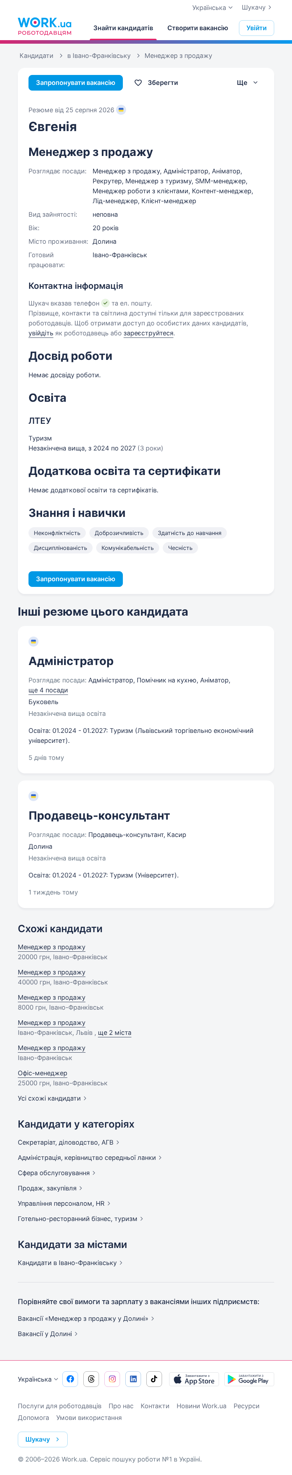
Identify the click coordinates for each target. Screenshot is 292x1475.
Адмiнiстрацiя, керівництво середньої (87, 1157)
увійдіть (40, 333)
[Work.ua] (44, 26)
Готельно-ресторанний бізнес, (77, 1218)
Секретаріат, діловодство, (66, 1142)
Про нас (121, 1406)
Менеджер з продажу (51, 947)
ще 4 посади (48, 690)
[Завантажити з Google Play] (249, 1379)
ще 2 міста (114, 1032)
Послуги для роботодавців (59, 1406)
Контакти (155, 1406)
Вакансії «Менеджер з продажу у (83, 1318)
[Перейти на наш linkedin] (133, 1379)
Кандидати (67, 1262)
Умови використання (89, 1417)
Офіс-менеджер (42, 1073)
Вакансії (45, 1334)
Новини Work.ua (201, 1406)
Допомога (33, 1417)
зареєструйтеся (148, 333)
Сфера (54, 1173)
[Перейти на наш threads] (91, 1379)
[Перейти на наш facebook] (70, 1379)
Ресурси (247, 1406)
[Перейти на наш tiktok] (154, 1379)
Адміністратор (71, 661)
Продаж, (47, 1188)
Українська (35, 1379)
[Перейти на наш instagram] (112, 1379)
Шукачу (254, 7)
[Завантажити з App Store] (194, 1379)
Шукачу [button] (37, 1439)
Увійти (256, 28)
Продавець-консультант (99, 815)
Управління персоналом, (61, 1203)
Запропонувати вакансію (75, 82)
